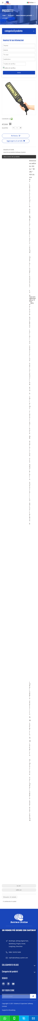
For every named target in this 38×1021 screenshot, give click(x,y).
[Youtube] (13, 983)
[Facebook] (3, 983)
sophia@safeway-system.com (18, 958)
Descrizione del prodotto (12, 157)
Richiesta (14, 136)
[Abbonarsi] (33, 996)
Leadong (12, 1010)
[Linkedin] (8, 983)
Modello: (6, 150)
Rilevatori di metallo (9, 897)
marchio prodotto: (9, 152)
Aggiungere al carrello (15, 141)
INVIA (19, 73)
